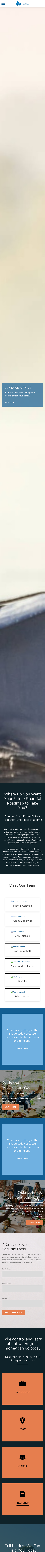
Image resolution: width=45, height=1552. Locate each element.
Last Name (6, 1284)
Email (4, 1298)
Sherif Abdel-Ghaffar (22, 966)
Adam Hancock (22, 996)
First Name (6, 1269)
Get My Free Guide (13, 1312)
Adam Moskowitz (22, 921)
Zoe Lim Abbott (22, 951)
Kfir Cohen (22, 981)
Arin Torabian (22, 936)
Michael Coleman (22, 906)
